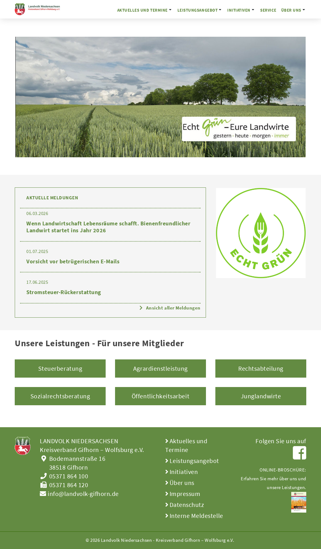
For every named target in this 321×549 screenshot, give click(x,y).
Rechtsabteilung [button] (260, 368)
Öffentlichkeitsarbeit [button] (160, 396)
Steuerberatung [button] (60, 368)
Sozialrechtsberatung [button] (60, 396)
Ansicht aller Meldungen (173, 308)
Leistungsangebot (197, 10)
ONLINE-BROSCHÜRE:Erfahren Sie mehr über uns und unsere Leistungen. (273, 478)
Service (268, 10)
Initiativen (238, 10)
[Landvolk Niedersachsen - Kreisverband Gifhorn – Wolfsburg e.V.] (40, 9)
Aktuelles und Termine (142, 10)
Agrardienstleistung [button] (160, 368)
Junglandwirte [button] (261, 396)
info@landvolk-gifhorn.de (82, 494)
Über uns (291, 10)
